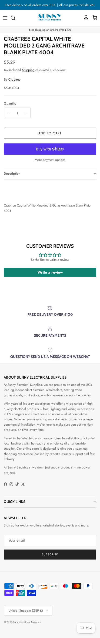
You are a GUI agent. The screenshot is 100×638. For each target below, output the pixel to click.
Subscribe (50, 554)
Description (12, 173)
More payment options (50, 160)
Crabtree (14, 79)
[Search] (15, 18)
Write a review (50, 272)
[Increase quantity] (26, 113)
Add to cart (50, 133)
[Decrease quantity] (8, 113)
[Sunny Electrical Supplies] (50, 18)
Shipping (28, 70)
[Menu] (5, 18)
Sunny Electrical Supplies (26, 622)
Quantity (10, 103)
